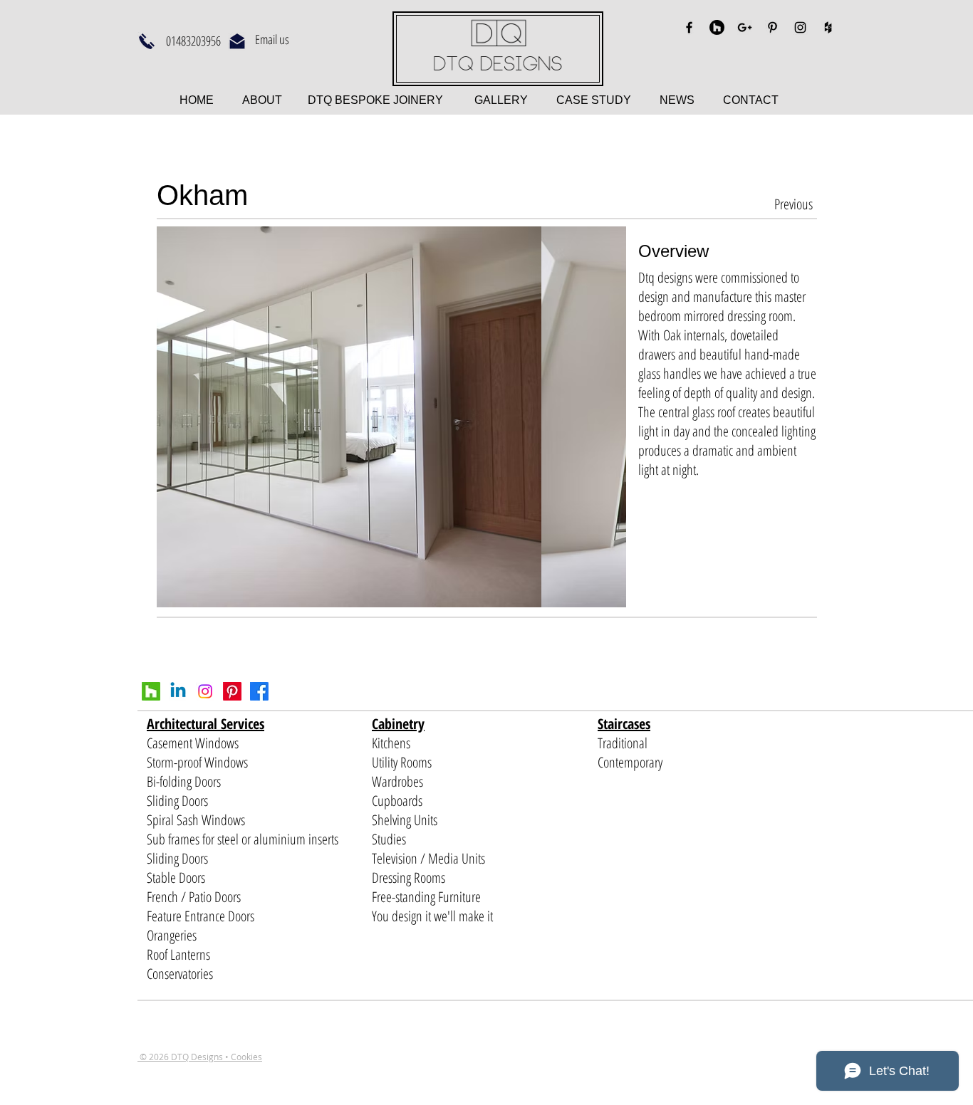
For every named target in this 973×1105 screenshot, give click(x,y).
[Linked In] (178, 691)
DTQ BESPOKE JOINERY (374, 100)
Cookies (246, 1056)
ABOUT (263, 100)
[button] (391, 416)
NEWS (677, 100)
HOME (198, 100)
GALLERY (501, 100)
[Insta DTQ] (205, 691)
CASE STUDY (608, 100)
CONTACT (751, 100)
